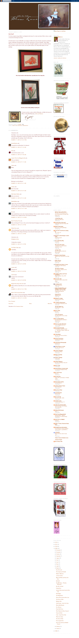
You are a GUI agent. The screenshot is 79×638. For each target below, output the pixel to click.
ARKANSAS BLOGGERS (60, 405)
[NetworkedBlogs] (60, 175)
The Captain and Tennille (61, 571)
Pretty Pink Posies (59, 609)
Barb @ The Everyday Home (17, 292)
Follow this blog (60, 176)
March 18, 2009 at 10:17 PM (19, 289)
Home (30, 303)
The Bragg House (59, 595)
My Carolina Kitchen (59, 318)
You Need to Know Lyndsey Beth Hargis (61, 280)
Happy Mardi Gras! (58, 285)
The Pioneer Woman (59, 268)
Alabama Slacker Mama (60, 385)
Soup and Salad (59, 612)
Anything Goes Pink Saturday (60, 265)
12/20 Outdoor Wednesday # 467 (61, 303)
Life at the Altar (58, 278)
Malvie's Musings (58, 357)
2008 (56, 631)
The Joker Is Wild (59, 618)
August (57, 558)
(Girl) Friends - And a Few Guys (62, 603)
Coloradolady (58, 334)
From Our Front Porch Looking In (61, 231)
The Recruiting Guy (59, 306)
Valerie (12, 165)
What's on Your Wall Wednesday (20, 125)
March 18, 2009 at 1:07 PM (18, 224)
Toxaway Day (57, 393)
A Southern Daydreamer (60, 302)
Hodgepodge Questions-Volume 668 (61, 223)
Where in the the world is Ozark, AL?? (61, 434)
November (58, 552)
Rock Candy (57, 365)
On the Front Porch (59, 338)
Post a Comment (12, 301)
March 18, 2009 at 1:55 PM (18, 233)
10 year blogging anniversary (60, 324)
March (57, 568)
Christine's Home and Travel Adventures (61, 274)
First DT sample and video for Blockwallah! (60, 251)
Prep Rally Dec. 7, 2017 (59, 307)
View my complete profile (60, 58)
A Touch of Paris (59, 575)
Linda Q (13, 274)
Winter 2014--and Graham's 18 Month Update (62, 378)
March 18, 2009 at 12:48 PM (19, 217)
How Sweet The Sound (59, 244)
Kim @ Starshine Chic (15, 220)
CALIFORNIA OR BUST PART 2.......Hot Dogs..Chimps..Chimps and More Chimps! (62, 330)
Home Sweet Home (58, 351)
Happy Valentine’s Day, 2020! (60, 275)
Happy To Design (58, 354)
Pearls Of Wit (58, 294)
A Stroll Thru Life (58, 218)
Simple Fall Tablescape (59, 219)
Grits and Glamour (39, 113)
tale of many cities (58, 441)
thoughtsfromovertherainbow (61, 427)
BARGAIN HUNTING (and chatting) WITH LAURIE (60, 288)
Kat (12, 211)
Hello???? (57, 411)
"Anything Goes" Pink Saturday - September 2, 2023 (61, 246)
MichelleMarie (14, 201)
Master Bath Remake (60, 605)
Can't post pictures (58, 382)
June (57, 562)
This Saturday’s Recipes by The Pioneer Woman (61, 270)
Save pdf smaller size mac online (61, 315)
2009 (56, 548)
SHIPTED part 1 (58, 295)
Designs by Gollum (59, 298)
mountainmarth (58, 392)
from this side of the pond (60, 222)
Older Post (50, 303)
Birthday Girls (59, 601)
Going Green (58, 588)
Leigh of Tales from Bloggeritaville (18, 158)
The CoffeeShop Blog (59, 240)
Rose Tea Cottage (58, 390)
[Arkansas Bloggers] (62, 95)
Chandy (12, 186)
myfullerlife (57, 432)
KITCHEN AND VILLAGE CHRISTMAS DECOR (60, 290)
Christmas (57, 420)
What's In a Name (59, 616)
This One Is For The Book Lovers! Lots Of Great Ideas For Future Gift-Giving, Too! (62, 214)
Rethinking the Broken (59, 339)
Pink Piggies (58, 593)
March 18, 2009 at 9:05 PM (18, 271)
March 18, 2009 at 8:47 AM (18, 190)
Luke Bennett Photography (60, 342)
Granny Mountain (59, 350)
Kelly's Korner (58, 260)
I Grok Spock (57, 358)
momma (13, 267)
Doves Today (57, 310)
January (58, 628)
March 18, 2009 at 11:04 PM (19, 298)
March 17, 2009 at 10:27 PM (19, 139)
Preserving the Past (60, 620)
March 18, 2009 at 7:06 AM (18, 154)
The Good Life (58, 396)
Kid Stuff (11, 34)
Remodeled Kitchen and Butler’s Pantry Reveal (61, 320)
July (57, 560)
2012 (56, 542)
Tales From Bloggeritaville (60, 414)
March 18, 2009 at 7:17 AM (18, 162)
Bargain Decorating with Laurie (17, 283)
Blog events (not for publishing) (60, 227)
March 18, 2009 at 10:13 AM (19, 208)
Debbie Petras (14, 228)
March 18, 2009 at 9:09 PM (18, 280)
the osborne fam (58, 372)
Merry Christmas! (58, 386)
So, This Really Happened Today (61, 369)
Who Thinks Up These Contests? (62, 611)
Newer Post (11, 303)
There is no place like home (60, 324)
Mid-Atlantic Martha (15, 194)
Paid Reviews (57, 343)
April (57, 566)
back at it (56, 373)
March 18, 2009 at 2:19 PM (18, 244)
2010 (56, 546)
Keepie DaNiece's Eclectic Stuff (61, 368)
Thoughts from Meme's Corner (61, 264)
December (58, 550)
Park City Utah (57, 261)
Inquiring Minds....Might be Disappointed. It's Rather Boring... (61, 416)
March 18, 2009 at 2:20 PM (18, 263)
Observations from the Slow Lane (62, 597)
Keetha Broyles (14, 143)
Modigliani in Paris (15, 239)
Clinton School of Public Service (61, 437)
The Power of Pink (59, 599)
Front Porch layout (58, 237)
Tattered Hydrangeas (59, 410)
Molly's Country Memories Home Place (62, 424)
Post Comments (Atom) (18, 306)
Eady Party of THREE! (60, 419)
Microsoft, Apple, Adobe (59, 397)
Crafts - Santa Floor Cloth (61, 614)
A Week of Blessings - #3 (59, 401)
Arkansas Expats (58, 439)
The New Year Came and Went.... (61, 335)
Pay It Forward (59, 569)
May (57, 564)
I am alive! (57, 241)
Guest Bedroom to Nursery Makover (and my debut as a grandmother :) (61, 429)
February (58, 626)
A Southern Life (58, 284)
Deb (12, 150)
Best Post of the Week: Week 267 (61, 362)
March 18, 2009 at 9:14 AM (18, 198)
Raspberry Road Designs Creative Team (62, 236)
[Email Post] (23, 124)
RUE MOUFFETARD (59, 328)
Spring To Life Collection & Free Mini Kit (62, 257)
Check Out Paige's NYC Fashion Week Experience (61, 406)
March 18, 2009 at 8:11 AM (18, 183)
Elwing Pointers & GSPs (60, 346)
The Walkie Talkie (15, 247)
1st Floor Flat (58, 250)
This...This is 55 (58, 232)
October (58, 554)
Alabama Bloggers (59, 361)
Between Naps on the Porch (60, 212)
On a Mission (58, 607)
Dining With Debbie (59, 226)
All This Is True (58, 400)
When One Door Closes (59, 299)
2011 (56, 544)
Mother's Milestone (60, 573)
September (58, 556)
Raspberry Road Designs (60, 255)
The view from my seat (59, 347)
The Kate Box (58, 376)
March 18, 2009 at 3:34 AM (18, 147)
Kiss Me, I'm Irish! (59, 586)
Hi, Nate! (57, 311)
